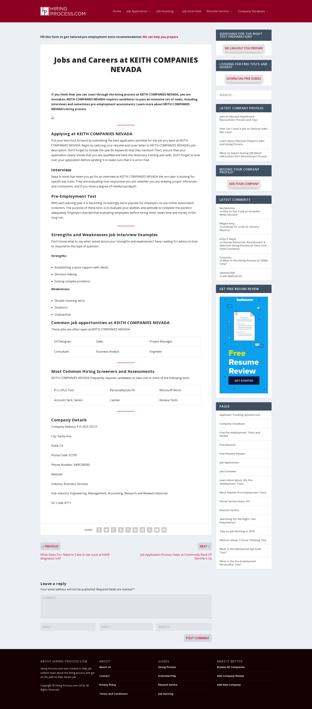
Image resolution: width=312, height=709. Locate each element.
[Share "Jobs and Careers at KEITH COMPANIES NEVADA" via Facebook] (99, 530)
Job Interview (192, 11)
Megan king (227, 223)
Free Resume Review (232, 453)
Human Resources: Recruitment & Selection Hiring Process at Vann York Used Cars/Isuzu (243, 245)
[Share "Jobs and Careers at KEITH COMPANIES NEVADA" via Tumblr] (120, 530)
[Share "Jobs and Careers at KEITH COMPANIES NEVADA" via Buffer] (142, 530)
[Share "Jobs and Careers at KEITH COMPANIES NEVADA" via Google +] (113, 530)
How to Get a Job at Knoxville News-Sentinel (240, 213)
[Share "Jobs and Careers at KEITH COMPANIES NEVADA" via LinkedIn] (135, 530)
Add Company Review (230, 676)
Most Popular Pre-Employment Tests (243, 492)
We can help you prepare (160, 37)
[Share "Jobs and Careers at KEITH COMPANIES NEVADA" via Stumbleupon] (149, 530)
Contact (104, 676)
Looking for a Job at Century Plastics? (239, 228)
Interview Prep (167, 676)
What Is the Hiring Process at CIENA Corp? (244, 262)
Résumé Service (218, 11)
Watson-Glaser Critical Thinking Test (243, 540)
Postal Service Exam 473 (235, 501)
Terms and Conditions (113, 693)
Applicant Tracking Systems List (240, 415)
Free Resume (227, 444)
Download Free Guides (244, 79)
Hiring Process (167, 667)
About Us (105, 667)
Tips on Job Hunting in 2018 (237, 531)
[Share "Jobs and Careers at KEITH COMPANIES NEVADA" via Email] (157, 530)
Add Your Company (244, 184)
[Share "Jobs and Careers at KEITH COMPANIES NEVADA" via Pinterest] (128, 530)
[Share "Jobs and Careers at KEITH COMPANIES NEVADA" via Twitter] (106, 530)
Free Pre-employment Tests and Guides (240, 434)
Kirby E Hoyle (228, 239)
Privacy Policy (107, 684)
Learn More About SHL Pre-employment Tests (236, 481)
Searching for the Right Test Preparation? (238, 520)
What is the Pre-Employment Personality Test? (238, 563)
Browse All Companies (231, 667)
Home (117, 11)
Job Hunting (165, 11)
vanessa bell (227, 272)
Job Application (137, 11)
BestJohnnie (227, 208)
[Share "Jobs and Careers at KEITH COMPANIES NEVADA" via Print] (164, 530)
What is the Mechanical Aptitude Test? (240, 550)
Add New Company (229, 684)
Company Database (251, 11)
